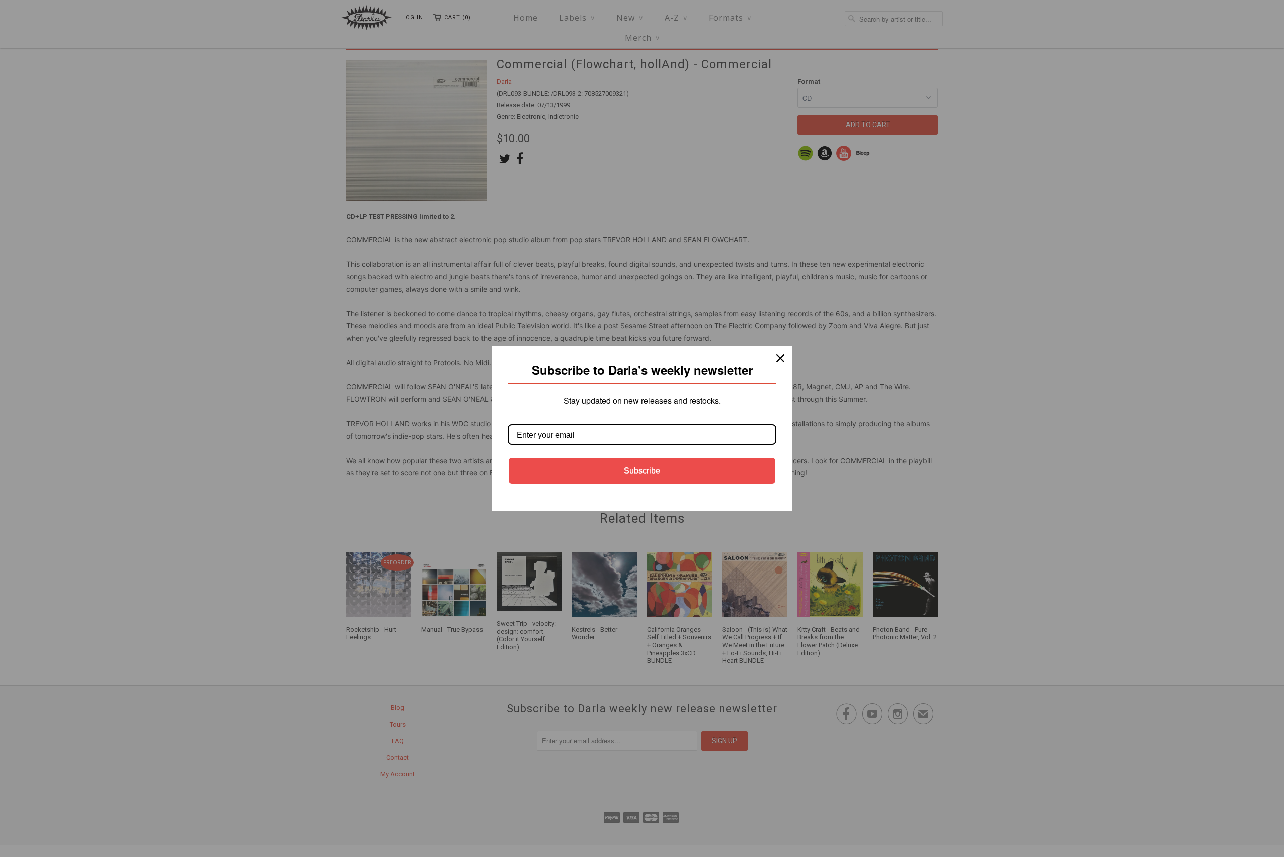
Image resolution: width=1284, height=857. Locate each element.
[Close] (780, 358)
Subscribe (642, 470)
